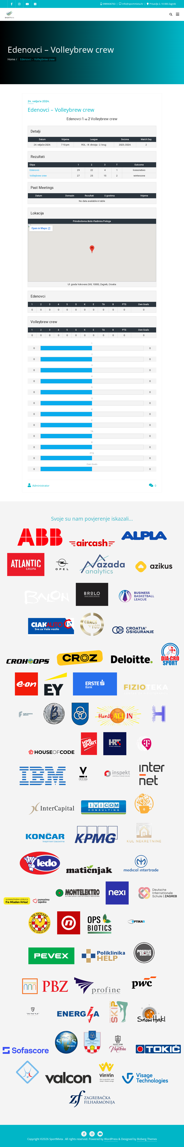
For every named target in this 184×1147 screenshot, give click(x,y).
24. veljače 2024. (39, 101)
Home (11, 59)
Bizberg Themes (147, 1139)
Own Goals (143, 304)
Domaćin (69, 195)
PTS (124, 304)
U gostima (109, 195)
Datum (38, 195)
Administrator (40, 485)
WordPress (111, 1139)
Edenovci (34, 170)
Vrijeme (144, 195)
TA (103, 304)
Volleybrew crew (38, 175)
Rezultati (89, 195)
